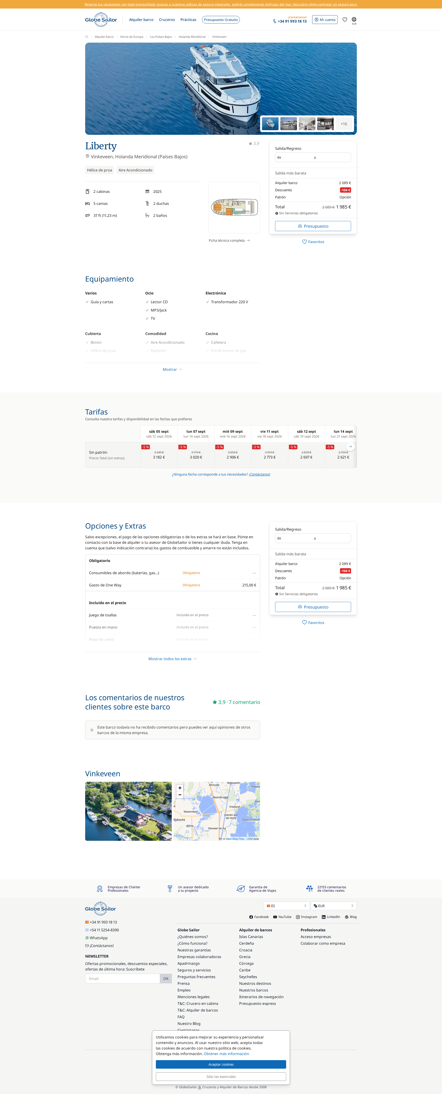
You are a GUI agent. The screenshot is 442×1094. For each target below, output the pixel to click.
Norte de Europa (131, 37)
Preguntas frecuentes (196, 976)
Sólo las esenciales (221, 1076)
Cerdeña (246, 943)
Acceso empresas (316, 936)
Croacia (245, 950)
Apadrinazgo (188, 963)
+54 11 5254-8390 (104, 929)
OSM (250, 839)
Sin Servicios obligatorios (298, 213)
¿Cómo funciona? (192, 943)
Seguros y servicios (194, 970)
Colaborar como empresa (323, 943)
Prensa (183, 983)
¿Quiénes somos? (192, 936)
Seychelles (248, 976)
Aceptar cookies (221, 1064)
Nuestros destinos (255, 983)
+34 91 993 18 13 (103, 922)
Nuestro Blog (189, 1023)
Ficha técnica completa (227, 240)
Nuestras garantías (194, 950)
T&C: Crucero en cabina (197, 1003)
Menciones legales (193, 996)
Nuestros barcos (253, 990)
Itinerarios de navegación (261, 996)
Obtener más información (226, 1053)
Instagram (309, 917)
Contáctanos (188, 1030)
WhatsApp (99, 937)
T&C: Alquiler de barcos (197, 1010)
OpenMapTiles (235, 839)
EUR (321, 905)
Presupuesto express (257, 1003)
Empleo (184, 990)
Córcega (246, 963)
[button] (141, 20)
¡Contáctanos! (259, 474)
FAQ (181, 1016)
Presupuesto (316, 226)
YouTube (284, 917)
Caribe (244, 970)
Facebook (261, 917)
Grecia (244, 956)
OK (166, 978)
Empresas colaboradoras (199, 956)
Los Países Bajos (161, 37)
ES (273, 905)
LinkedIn (333, 917)
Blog (353, 917)
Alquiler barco (104, 37)
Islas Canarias (251, 936)
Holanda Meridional (192, 37)
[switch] (313, 242)
